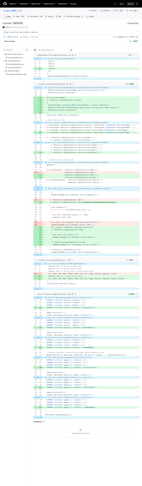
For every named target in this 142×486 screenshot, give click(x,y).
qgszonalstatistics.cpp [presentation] (16, 64)
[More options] (137, 55)
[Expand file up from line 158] (38, 87)
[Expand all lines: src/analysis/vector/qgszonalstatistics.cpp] (73, 84)
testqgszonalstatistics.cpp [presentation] (17, 74)
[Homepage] (5, 3)
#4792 (15, 37)
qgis (8, 10)
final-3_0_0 (34, 37)
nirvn (7, 27)
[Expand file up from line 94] (38, 297)
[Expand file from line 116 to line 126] (38, 337)
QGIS (14, 10)
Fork (119, 10)
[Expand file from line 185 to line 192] (38, 142)
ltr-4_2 (25, 37)
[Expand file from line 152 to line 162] (38, 377)
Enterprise (62, 4)
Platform (12, 4)
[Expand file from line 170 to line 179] (38, 122)
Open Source (49, 4)
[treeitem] (15, 55)
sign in (79, 433)
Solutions (24, 4)
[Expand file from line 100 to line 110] (38, 317)
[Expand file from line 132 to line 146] (38, 357)
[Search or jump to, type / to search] (115, 3)
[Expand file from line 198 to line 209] (38, 162)
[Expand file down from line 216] (38, 187)
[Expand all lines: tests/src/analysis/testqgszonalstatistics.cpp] (75, 294)
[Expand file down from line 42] (37, 78)
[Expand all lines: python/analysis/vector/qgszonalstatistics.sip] (75, 55)
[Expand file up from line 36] (37, 58)
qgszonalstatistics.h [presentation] (15, 67)
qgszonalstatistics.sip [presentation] (15, 57)
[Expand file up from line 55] (37, 263)
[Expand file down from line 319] (38, 254)
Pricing (73, 4)
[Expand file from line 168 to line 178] (38, 397)
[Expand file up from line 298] (38, 190)
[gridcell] (86, 58)
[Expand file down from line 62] (37, 288)
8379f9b (120, 37)
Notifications (106, 10)
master (9, 37)
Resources (35, 4)
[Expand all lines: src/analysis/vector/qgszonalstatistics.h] (71, 260)
